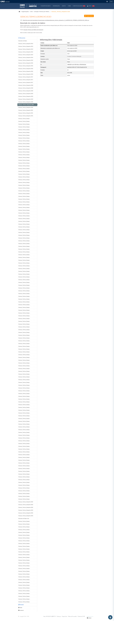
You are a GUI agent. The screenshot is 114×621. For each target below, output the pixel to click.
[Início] (19, 11)
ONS (31, 11)
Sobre (69, 5)
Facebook (21, 610)
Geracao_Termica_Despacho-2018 (25, 85)
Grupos (64, 5)
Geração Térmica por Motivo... (42, 11)
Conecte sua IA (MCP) (79, 5)
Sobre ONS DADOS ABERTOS (49, 616)
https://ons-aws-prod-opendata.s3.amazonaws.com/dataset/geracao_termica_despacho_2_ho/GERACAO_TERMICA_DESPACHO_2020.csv (56, 20)
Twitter (20, 607)
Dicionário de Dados (22, 40)
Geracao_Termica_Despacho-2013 (25, 43)
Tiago (90, 5)
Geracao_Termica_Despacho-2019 (25, 93)
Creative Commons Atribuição (74, 56)
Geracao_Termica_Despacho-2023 (25, 510)
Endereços (59, 616)
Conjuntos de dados (46, 5)
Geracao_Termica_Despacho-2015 (25, 60)
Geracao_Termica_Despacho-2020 (61, 11)
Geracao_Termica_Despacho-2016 (25, 68)
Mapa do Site (64, 616)
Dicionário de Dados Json (23, 518)
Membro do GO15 (81, 616)
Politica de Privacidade (72, 616)
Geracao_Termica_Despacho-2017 (25, 76)
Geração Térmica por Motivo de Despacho (33, 29)
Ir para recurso (89, 15)
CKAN (89, 618)
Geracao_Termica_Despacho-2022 (25, 501)
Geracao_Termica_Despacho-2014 (25, 51)
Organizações (56, 5)
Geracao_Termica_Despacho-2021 (25, 110)
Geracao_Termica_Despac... (24, 118)
